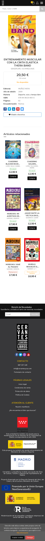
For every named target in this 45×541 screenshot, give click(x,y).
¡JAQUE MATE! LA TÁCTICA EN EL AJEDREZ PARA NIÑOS (32, 214)
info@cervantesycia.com (23, 369)
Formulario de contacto (22, 372)
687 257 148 (22, 365)
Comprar (13, 176)
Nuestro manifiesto (23, 407)
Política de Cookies (22, 395)
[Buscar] (42, 8)
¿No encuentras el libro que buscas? (22, 410)
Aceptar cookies (17, 538)
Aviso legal (22, 384)
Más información (22, 533)
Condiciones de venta (22, 388)
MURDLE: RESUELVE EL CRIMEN (32, 265)
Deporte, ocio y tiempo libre (29, 95)
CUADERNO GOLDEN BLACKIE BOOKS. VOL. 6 (32, 162)
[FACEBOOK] (16, 354)
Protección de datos (22, 391)
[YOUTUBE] (28, 354)
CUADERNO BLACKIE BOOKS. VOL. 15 (13, 162)
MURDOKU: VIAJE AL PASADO (13, 265)
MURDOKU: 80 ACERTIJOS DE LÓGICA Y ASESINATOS (13, 215)
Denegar (30, 538)
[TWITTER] (20, 354)
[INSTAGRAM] (24, 354)
